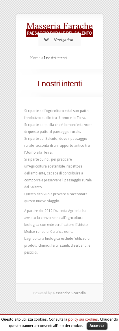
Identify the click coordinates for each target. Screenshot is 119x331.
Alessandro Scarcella (69, 293)
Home (35, 57)
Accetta (97, 325)
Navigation (63, 39)
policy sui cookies (83, 319)
